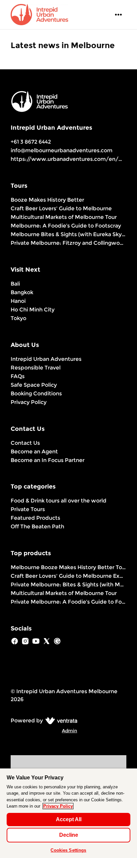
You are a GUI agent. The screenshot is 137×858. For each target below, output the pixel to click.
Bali (15, 284)
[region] (68, 813)
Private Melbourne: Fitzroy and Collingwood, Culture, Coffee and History (68, 243)
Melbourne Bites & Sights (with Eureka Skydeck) (68, 234)
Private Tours (28, 509)
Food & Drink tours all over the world (58, 500)
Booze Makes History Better (47, 200)
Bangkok (22, 292)
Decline (68, 835)
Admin (69, 731)
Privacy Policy (29, 402)
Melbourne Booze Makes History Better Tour (68, 567)
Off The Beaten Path (37, 526)
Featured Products (35, 518)
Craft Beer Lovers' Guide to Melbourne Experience (68, 576)
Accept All (68, 819)
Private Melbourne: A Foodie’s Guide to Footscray (68, 602)
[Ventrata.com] (60, 720)
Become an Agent (34, 451)
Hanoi (18, 301)
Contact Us (25, 443)
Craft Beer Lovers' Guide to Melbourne (61, 208)
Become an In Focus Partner (47, 460)
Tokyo (18, 318)
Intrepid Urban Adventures (46, 359)
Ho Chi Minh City (33, 309)
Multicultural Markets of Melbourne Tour (64, 217)
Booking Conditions (36, 393)
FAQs (18, 376)
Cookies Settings (68, 850)
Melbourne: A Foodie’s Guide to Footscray (66, 226)
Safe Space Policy (34, 385)
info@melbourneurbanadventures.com (61, 150)
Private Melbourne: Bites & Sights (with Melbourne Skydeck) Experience (68, 584)
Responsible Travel (36, 367)
